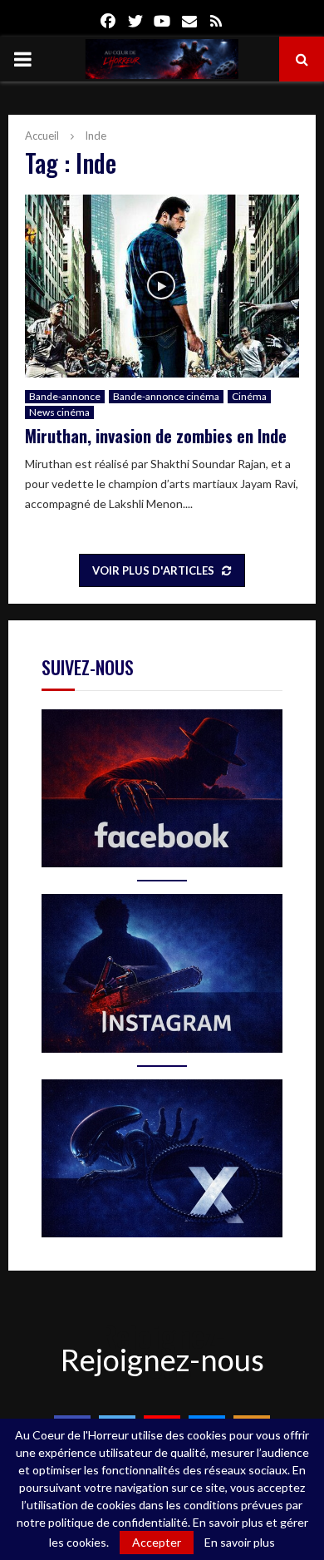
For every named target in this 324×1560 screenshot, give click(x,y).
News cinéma (59, 412)
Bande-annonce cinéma (166, 396)
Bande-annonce (65, 396)
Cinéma (249, 396)
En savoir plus (239, 1542)
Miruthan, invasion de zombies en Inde (156, 435)
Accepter (156, 1542)
